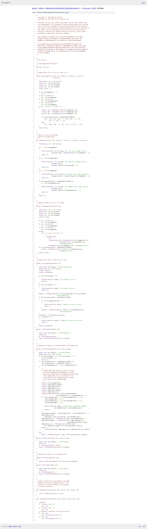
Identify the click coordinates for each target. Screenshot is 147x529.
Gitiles (10, 526)
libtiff (94, 8)
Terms (19, 526)
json (144, 526)
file (66, 12)
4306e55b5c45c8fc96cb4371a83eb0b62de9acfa (62, 8)
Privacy (15, 526)
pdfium (34, 8)
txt (140, 526)
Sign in (143, 2)
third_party (86, 8)
